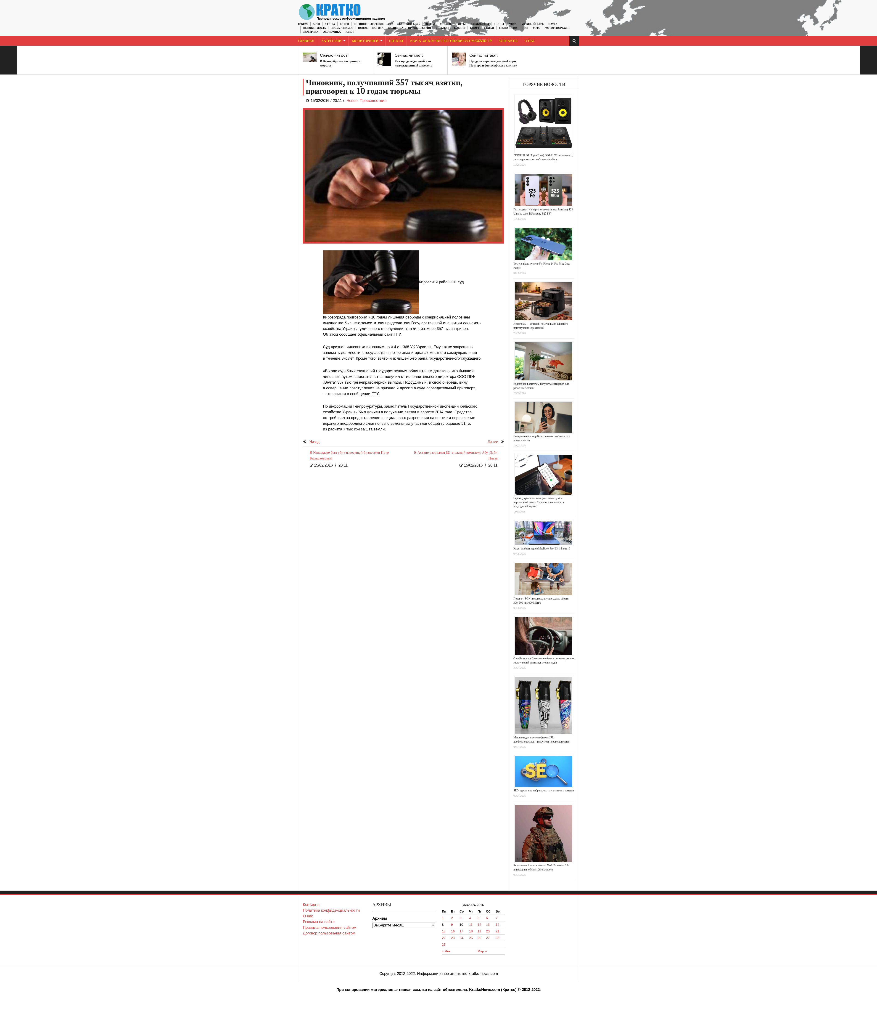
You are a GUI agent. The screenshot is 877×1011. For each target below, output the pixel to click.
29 (444, 944)
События (442, 28)
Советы (459, 28)
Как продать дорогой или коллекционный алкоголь (413, 63)
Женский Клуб (409, 24)
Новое (362, 28)
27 (488, 938)
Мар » (482, 951)
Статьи (489, 28)
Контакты (508, 41)
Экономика (332, 31)
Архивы (379, 918)
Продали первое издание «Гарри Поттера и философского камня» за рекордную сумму (493, 65)
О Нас (530, 41)
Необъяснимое (342, 28)
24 (461, 938)
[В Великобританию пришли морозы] (310, 57)
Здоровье (446, 24)
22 (444, 938)
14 (497, 924)
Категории (331, 41)
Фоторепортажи (557, 28)
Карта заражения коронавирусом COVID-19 (450, 41)
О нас (308, 916)
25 (471, 938)
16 (453, 931)
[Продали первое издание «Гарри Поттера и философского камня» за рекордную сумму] (459, 59)
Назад (314, 441)
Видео (344, 24)
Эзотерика (310, 31)
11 (471, 924)
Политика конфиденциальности (331, 910)
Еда (391, 24)
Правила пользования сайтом (330, 927)
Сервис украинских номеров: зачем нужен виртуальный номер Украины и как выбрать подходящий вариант (538, 502)
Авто (316, 24)
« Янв (446, 951)
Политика (395, 28)
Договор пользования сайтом (329, 933)
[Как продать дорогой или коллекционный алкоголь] (384, 59)
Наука (552, 24)
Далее (493, 441)
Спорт (474, 28)
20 (488, 931)
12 (479, 924)
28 (497, 938)
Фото (536, 28)
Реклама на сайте (319, 922)
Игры (462, 24)
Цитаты (396, 41)
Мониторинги (365, 41)
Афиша (330, 24)
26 (479, 938)
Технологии (508, 28)
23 (453, 938)
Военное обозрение (368, 24)
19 (479, 931)
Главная (306, 41)
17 (461, 931)
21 (497, 931)
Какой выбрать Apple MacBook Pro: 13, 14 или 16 (541, 548)
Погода (377, 28)
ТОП (525, 28)
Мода (513, 24)
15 (444, 931)
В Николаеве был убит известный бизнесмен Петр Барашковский (349, 456)
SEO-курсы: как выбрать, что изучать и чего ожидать (543, 790)
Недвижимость (314, 28)
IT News (303, 24)
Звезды (430, 24)
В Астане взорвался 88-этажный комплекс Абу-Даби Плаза (455, 456)
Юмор (350, 31)
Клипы (499, 24)
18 (471, 931)
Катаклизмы (479, 24)
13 (488, 924)
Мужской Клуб (532, 24)
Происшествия (419, 28)
